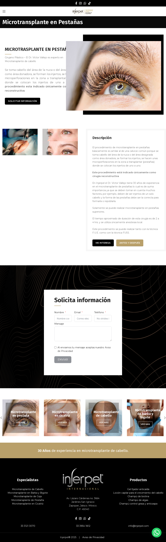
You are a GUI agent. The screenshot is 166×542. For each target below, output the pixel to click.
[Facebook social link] (76, 3)
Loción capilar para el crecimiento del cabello (138, 492)
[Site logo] (83, 11)
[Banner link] (38, 417)
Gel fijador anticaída (138, 489)
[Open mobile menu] (4, 11)
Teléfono (99, 312)
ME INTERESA (103, 242)
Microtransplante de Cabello (27, 489)
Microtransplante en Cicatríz (27, 503)
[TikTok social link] (89, 3)
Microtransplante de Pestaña (27, 500)
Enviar (63, 359)
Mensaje (59, 323)
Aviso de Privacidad (93, 537)
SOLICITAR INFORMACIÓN (22, 101)
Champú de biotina (138, 496)
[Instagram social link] (80, 3)
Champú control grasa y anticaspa (138, 503)
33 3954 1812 (83, 525)
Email (77, 312)
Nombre (59, 312)
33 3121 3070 (27, 525)
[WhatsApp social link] (85, 3)
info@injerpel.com (138, 525)
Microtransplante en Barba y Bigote (28, 492)
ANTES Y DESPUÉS (129, 242)
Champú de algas (138, 500)
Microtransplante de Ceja (28, 496)
